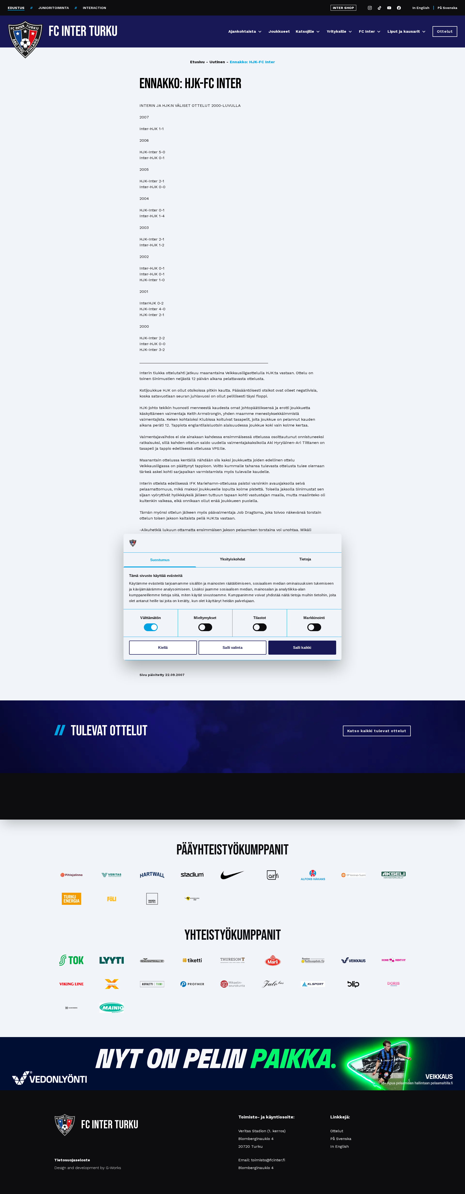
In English (420, 8)
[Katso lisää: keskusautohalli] (152, 960)
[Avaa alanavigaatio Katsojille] (318, 31)
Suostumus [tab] (160, 560)
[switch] (205, 627)
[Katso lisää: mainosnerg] (71, 1008)
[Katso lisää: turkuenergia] (71, 899)
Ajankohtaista (242, 31)
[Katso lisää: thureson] (232, 960)
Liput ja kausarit (404, 31)
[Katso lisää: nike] (232, 875)
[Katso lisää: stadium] (192, 875)
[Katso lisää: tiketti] (192, 960)
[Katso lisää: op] (353, 875)
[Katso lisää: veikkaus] (353, 960)
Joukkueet (279, 31)
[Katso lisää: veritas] (111, 875)
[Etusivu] (25, 29)
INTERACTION (94, 8)
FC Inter (367, 31)
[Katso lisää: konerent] (393, 960)
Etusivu (197, 62)
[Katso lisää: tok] (71, 960)
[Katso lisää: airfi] (273, 875)
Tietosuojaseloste (72, 1160)
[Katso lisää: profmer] (192, 984)
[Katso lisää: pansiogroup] (313, 960)
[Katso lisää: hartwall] (152, 875)
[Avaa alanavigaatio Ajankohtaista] (260, 31)
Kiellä (163, 647)
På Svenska (447, 8)
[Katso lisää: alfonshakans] (313, 875)
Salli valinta (232, 647)
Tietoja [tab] (305, 559)
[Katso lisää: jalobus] (273, 984)
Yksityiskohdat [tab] (232, 559)
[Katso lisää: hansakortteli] (152, 899)
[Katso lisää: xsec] (111, 984)
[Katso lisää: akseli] (393, 875)
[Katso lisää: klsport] (313, 984)
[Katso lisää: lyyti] (111, 960)
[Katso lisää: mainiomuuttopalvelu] (111, 1008)
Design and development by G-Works (87, 1167)
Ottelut (336, 1131)
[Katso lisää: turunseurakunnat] (232, 984)
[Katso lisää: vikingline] (71, 984)
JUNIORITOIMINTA (54, 8)
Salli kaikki (302, 647)
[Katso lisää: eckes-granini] (273, 960)
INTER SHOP (343, 8)
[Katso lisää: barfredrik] (393, 984)
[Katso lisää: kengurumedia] (192, 899)
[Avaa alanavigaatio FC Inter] (379, 31)
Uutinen (215, 62)
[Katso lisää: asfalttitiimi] (152, 984)
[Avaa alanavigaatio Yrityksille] (350, 31)
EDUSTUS (16, 8)
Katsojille (305, 31)
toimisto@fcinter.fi (268, 1160)
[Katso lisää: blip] (353, 984)
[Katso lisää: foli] (111, 899)
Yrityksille (336, 31)
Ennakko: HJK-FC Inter (250, 62)
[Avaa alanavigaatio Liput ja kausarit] (424, 31)
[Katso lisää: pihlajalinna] (71, 875)
